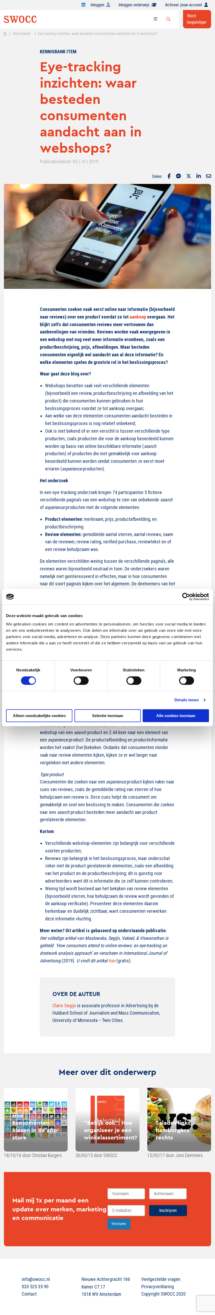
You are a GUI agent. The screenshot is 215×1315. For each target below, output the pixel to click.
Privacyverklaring (157, 1286)
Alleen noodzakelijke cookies (39, 715)
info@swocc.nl (36, 1279)
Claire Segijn (64, 1005)
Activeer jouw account (183, 4)
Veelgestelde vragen (160, 1279)
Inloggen (97, 4)
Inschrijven (168, 1210)
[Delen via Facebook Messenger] (178, 176)
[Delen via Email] (208, 176)
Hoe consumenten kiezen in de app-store (35, 1126)
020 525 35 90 (35, 1286)
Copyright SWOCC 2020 (163, 1294)
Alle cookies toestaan (175, 715)
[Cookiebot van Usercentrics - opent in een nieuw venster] (186, 597)
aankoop (138, 317)
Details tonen (186, 700)
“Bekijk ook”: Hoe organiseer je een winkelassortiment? (110, 1130)
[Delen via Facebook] (169, 176)
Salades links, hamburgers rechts (174, 1130)
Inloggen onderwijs (134, 4)
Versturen (118, 1224)
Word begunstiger (197, 19)
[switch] (81, 680)
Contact (29, 1294)
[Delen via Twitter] (188, 176)
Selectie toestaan (107, 715)
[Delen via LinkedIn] (198, 176)
